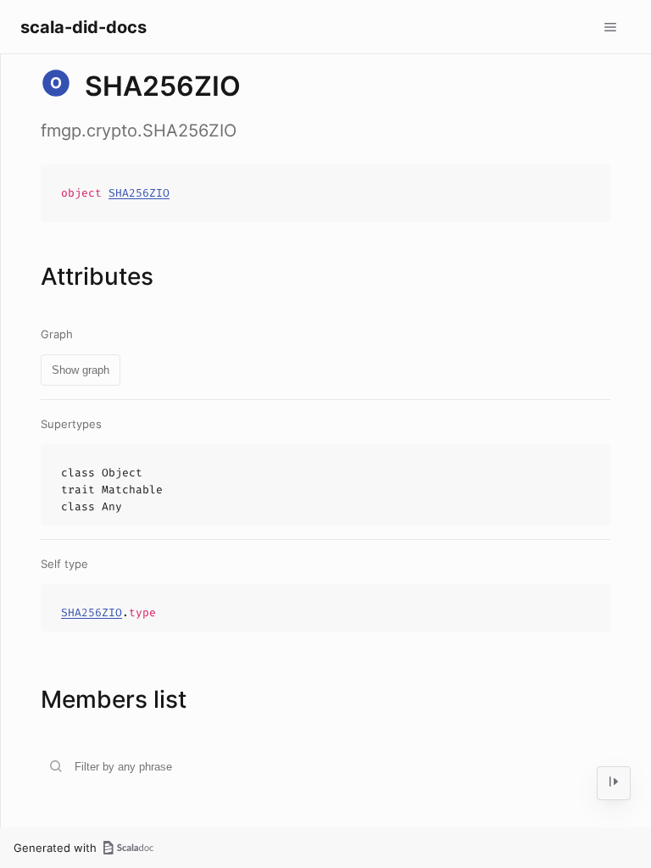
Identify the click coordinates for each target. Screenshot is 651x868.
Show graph (80, 370)
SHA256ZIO (139, 193)
